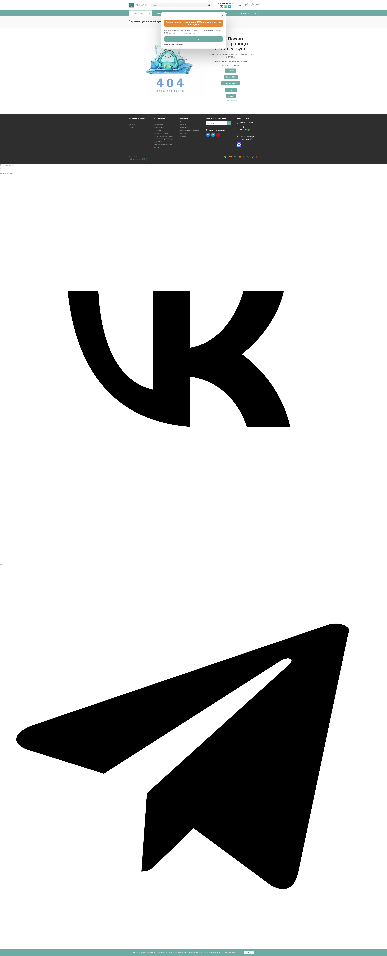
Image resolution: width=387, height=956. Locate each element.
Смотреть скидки (193, 39)
